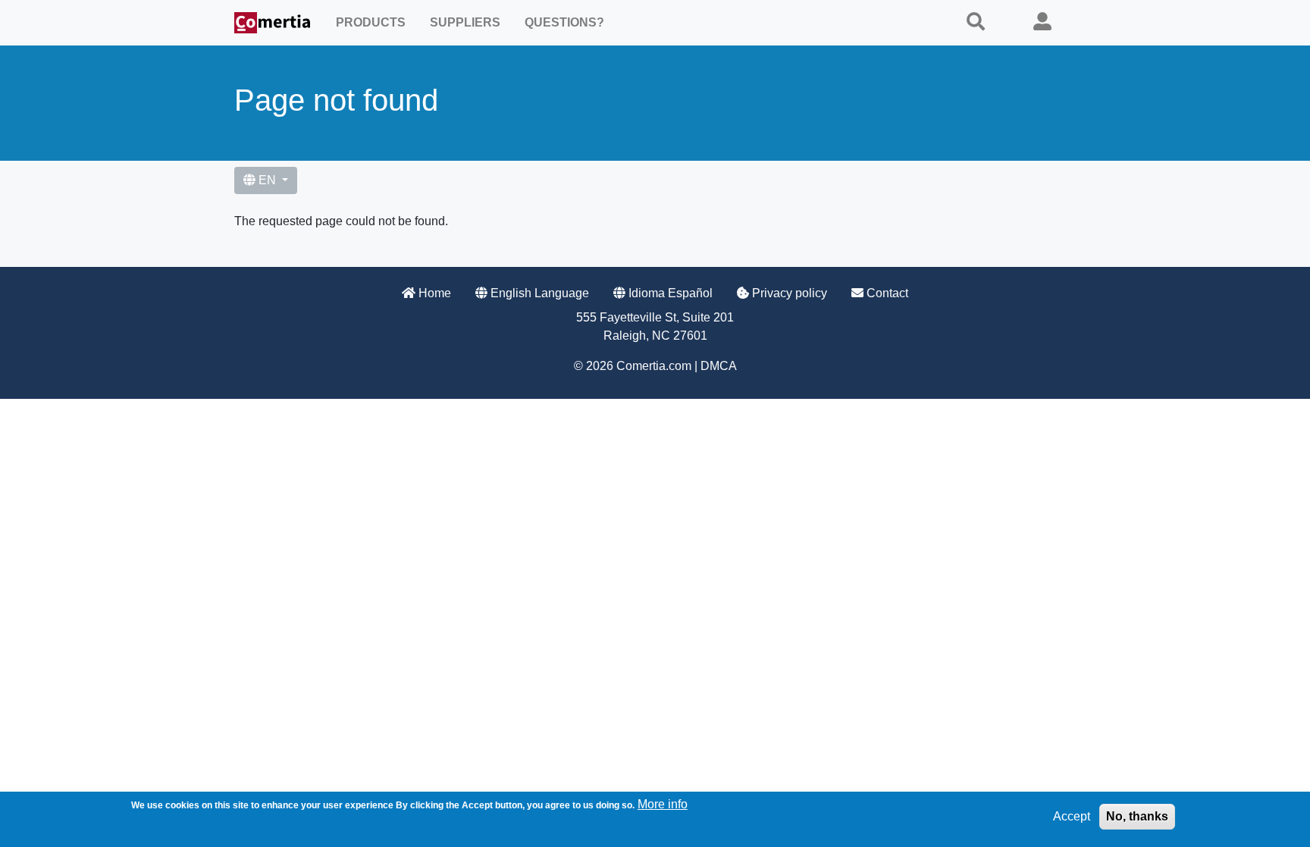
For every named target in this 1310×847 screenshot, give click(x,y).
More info (663, 804)
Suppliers (465, 22)
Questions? (564, 22)
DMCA (718, 365)
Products (371, 22)
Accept (1071, 816)
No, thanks (1137, 816)
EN (267, 180)
